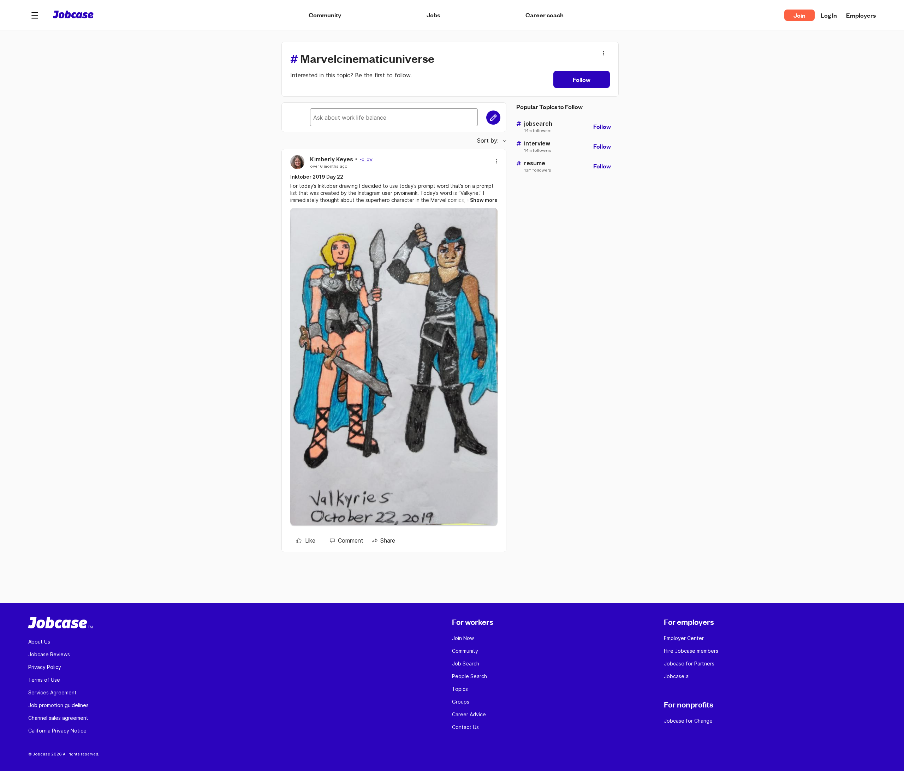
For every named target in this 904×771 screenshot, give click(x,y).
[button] (34, 15)
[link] (305, 540)
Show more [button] (484, 200)
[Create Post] (493, 117)
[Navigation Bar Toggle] (34, 15)
